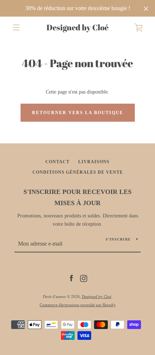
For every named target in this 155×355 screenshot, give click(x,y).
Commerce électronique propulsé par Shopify (78, 305)
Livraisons (94, 161)
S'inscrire (118, 239)
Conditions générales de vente (77, 172)
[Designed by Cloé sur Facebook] (71, 278)
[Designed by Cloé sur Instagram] (83, 278)
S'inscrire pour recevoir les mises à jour (77, 197)
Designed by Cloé (77, 27)
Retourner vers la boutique (77, 112)
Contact (57, 161)
